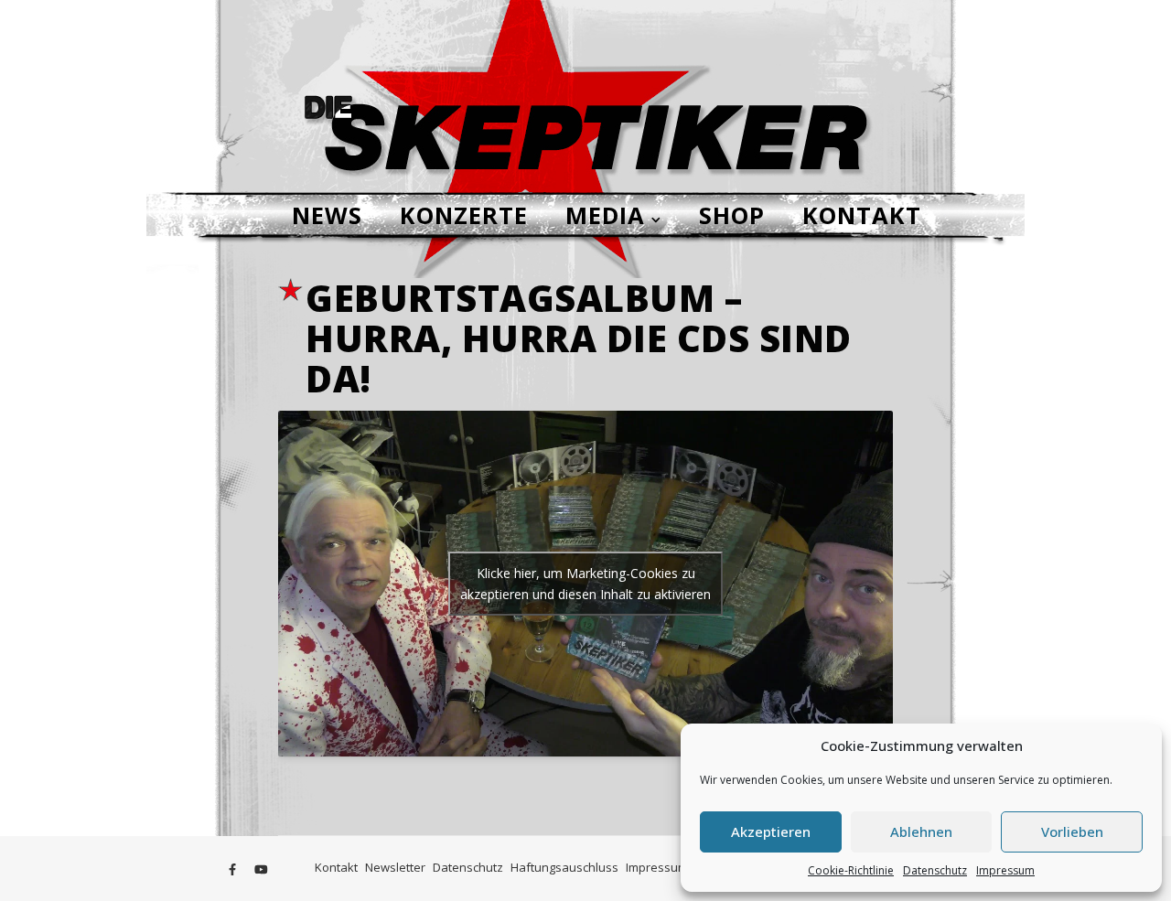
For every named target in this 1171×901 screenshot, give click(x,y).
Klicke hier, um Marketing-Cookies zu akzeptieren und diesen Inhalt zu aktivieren (585, 583)
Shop (732, 215)
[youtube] (261, 869)
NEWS (327, 215)
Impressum (1005, 870)
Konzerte (464, 215)
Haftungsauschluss (564, 867)
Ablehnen (921, 831)
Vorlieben (1072, 831)
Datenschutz (935, 870)
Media (605, 215)
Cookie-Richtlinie (851, 870)
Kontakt (861, 215)
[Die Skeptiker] (585, 96)
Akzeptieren (771, 831)
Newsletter (395, 867)
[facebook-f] (234, 869)
